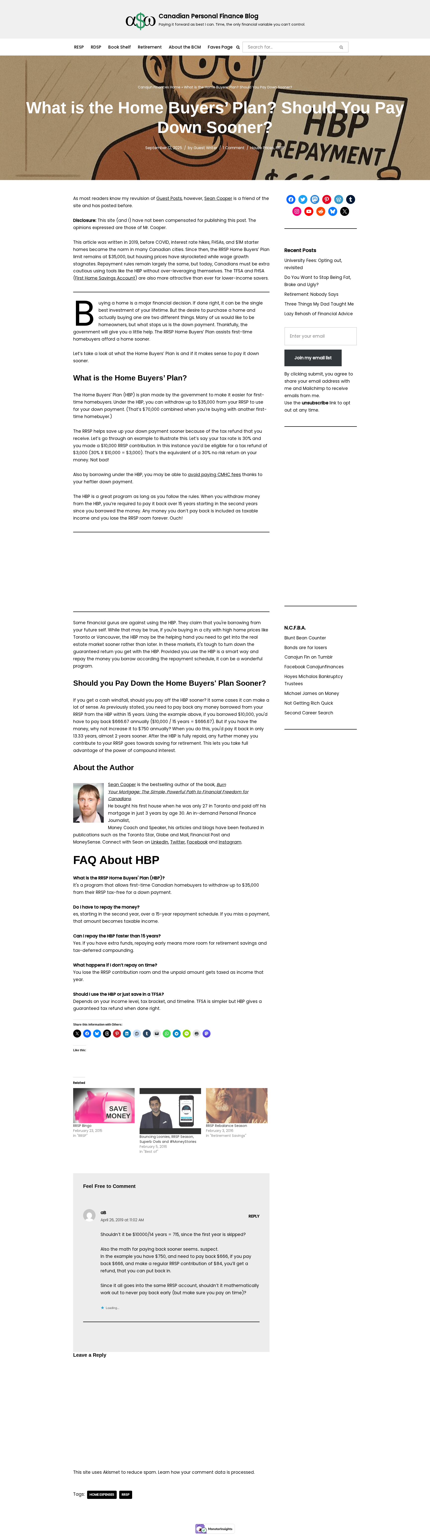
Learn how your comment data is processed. (206, 1472)
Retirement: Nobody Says (311, 294)
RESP (79, 47)
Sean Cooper (218, 198)
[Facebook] (290, 199)
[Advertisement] (171, 574)
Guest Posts (169, 198)
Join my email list (313, 358)
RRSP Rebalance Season (226, 1125)
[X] (344, 211)
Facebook (197, 842)
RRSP (280, 147)
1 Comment (234, 147)
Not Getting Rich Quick (308, 703)
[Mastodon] (314, 199)
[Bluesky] (332, 211)
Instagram (230, 842)
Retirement (150, 47)
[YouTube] (308, 211)
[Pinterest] (326, 199)
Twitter (177, 842)
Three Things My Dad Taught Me (319, 304)
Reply (254, 1216)
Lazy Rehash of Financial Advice (318, 314)
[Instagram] (296, 211)
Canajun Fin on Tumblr (308, 657)
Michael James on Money (311, 693)
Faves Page (220, 47)
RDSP (96, 47)
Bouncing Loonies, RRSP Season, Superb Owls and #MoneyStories (168, 1139)
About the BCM (185, 47)
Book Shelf (119, 47)
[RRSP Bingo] (104, 1105)
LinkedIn (159, 842)
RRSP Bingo (82, 1125)
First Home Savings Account (105, 278)
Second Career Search (308, 713)
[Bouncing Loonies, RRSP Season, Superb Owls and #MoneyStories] (170, 1111)
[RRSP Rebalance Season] (237, 1105)
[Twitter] (302, 199)
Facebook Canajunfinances (314, 667)
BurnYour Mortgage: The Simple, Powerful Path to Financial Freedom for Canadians (178, 792)
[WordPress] (338, 199)
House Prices (262, 147)
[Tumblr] (350, 199)
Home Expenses (102, 1494)
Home (175, 87)
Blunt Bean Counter (305, 638)
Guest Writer (205, 147)
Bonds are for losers (305, 648)
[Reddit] (320, 211)
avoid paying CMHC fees (214, 475)
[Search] (238, 47)
